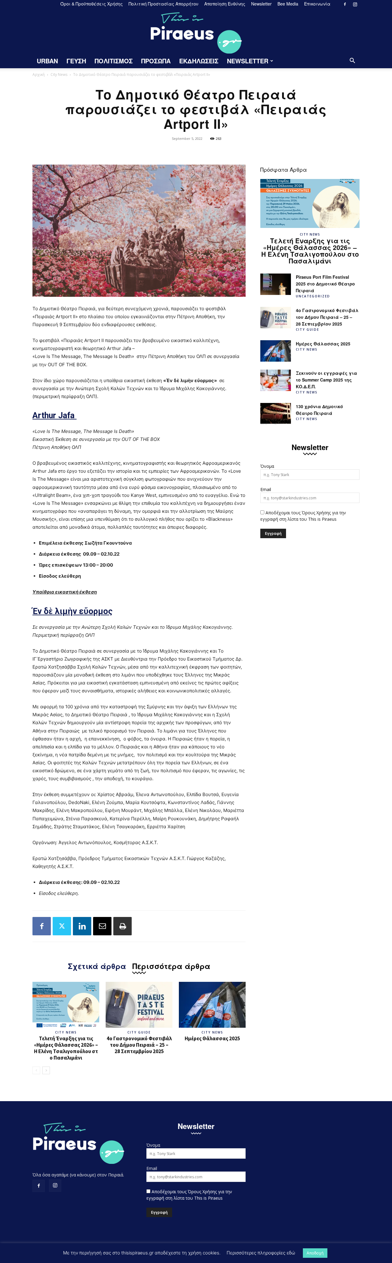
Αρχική (38, 74)
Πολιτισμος (114, 60)
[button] (352, 61)
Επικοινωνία (317, 4)
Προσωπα (156, 60)
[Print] (122, 926)
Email (265, 489)
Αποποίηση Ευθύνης (224, 4)
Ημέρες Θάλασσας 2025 (212, 1038)
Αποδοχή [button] (315, 1252)
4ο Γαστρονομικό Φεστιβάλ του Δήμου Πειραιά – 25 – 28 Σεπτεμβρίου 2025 (139, 1045)
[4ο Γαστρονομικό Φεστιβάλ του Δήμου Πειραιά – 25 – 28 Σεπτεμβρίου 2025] (139, 1005)
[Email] (102, 926)
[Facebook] (344, 4)
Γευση (76, 60)
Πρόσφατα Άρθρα (283, 169)
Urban (47, 60)
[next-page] (46, 1070)
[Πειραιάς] (196, 31)
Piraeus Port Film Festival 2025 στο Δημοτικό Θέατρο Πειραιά (325, 283)
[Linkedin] (82, 926)
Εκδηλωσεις (198, 60)
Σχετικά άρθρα (97, 965)
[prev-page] (36, 1070)
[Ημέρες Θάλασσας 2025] (212, 1005)
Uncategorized (313, 296)
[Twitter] (62, 926)
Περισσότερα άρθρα (171, 965)
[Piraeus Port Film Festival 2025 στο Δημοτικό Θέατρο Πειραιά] (275, 284)
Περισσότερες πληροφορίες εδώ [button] (261, 1253)
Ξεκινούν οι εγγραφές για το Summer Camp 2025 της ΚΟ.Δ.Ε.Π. (326, 379)
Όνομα (267, 466)
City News (59, 74)
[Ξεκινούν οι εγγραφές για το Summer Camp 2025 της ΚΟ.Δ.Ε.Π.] (275, 380)
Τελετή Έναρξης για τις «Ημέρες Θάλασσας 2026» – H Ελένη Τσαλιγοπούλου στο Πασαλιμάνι (66, 1048)
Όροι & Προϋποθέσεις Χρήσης (91, 4)
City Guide (139, 1032)
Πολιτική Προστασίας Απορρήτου (163, 4)
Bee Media (287, 4)
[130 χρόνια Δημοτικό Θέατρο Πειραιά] (275, 413)
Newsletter (261, 4)
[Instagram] (355, 4)
